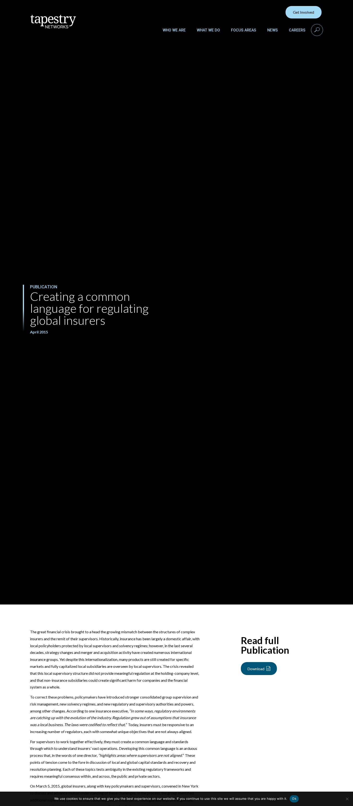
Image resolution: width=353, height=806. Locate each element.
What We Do (208, 30)
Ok (294, 798)
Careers (297, 30)
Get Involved (303, 12)
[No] (347, 798)
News (272, 30)
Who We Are (174, 30)
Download (255, 668)
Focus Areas (243, 30)
